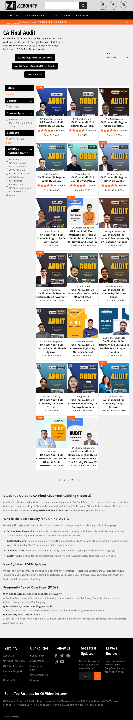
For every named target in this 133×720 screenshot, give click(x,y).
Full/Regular (15, 119)
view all (10, 94)
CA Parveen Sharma (15, 701)
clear (8, 142)
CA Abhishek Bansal (19, 173)
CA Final (13, 107)
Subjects (12, 132)
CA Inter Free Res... (13, 666)
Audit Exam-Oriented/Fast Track (35, 66)
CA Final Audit (16, 139)
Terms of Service (38, 674)
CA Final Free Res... (14, 660)
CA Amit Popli (16, 180)
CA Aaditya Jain (17, 163)
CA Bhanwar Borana (68, 701)
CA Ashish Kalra (17, 191)
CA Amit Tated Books (20, 188)
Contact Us (9, 680)
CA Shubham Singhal (47, 704)
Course (11, 100)
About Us (8, 655)
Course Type (15, 113)
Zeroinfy (15, 716)
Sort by (110, 53)
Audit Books (35, 74)
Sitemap (34, 680)
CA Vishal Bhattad (93, 701)
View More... (12, 195)
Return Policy (36, 660)
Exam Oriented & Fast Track (20, 125)
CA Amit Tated (16, 184)
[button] (46, 130)
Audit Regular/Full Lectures (35, 57)
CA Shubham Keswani (42, 701)
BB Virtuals (15, 159)
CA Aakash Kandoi (18, 166)
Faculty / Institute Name (17, 151)
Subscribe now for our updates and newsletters (90, 664)
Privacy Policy (36, 655)
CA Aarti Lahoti (17, 170)
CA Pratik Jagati (94, 704)
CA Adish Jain (16, 177)
